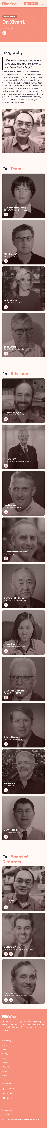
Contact (5, 1075)
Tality (4, 1050)
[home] (9, 3)
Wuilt (37, 1119)
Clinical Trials (7, 1067)
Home (4, 1045)
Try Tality (5, 1054)
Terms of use (7, 1114)
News (4, 1071)
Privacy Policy (7, 1110)
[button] (42, 3)
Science (5, 1062)
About (4, 1058)
